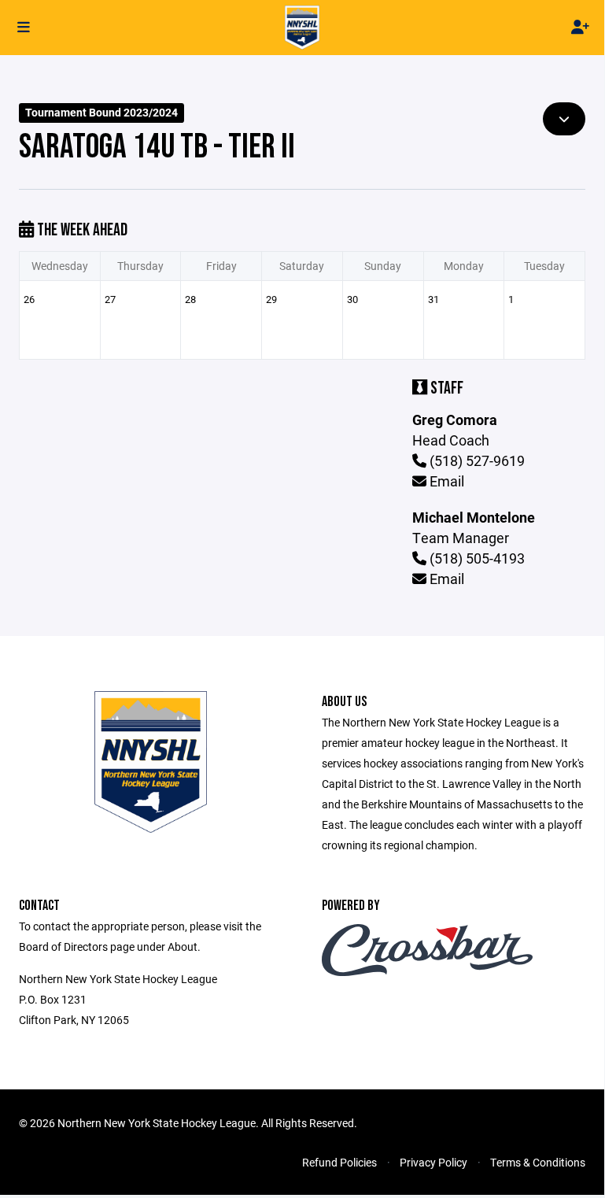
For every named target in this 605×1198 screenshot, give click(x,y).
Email (445, 480)
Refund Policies (339, 1162)
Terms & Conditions (537, 1162)
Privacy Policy (433, 1162)
